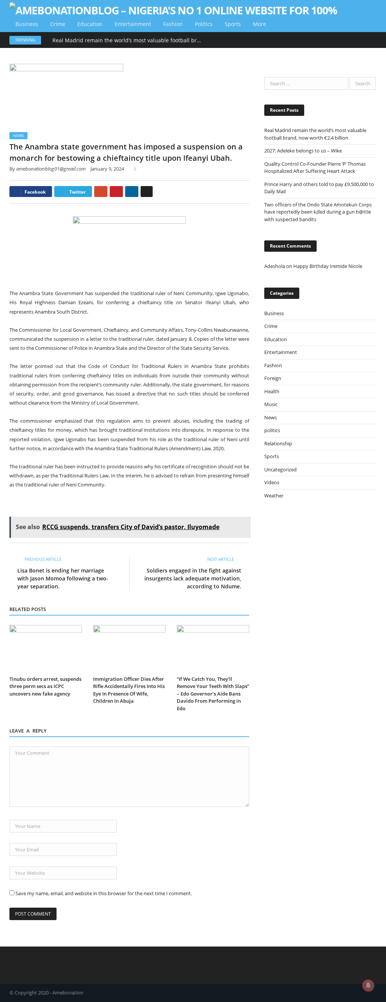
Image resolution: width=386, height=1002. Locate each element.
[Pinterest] (116, 191)
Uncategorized (280, 469)
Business (26, 24)
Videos (271, 482)
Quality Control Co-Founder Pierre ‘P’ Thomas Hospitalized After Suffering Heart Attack (315, 167)
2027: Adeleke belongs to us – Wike (303, 150)
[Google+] (100, 191)
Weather (273, 495)
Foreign (272, 378)
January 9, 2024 (107, 168)
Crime (57, 24)
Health (271, 391)
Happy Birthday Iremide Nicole (327, 266)
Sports (233, 24)
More (259, 24)
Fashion (173, 24)
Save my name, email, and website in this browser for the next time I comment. (103, 893)
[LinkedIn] (131, 191)
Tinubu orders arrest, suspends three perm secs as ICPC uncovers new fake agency (45, 686)
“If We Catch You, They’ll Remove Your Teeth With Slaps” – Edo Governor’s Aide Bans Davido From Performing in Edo (213, 694)
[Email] (147, 191)
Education (90, 24)
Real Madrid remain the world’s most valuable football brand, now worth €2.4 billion (129, 40)
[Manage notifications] (368, 985)
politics (204, 24)
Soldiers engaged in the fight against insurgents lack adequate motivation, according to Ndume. (192, 578)
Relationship (278, 443)
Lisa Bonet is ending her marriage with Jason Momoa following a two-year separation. (62, 578)
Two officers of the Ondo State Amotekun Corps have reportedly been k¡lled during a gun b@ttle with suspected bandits (318, 212)
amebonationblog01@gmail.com (51, 168)
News (18, 135)
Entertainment (133, 24)
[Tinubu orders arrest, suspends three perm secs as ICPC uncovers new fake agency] (45, 649)
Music (270, 404)
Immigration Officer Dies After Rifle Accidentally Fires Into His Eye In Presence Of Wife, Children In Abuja (129, 690)
